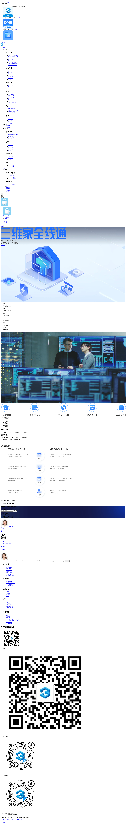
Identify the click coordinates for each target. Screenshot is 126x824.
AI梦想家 (10, 120)
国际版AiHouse (9, 607)
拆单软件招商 (11, 177)
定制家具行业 (11, 71)
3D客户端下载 (9, 602)
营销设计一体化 (12, 58)
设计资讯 (8, 188)
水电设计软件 (11, 101)
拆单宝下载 (11, 137)
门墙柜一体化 (11, 59)
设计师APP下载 (12, 139)
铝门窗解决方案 (12, 62)
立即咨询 (3, 245)
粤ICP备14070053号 (18, 819)
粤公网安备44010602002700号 (7, 819)
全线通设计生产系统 (13, 110)
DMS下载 (10, 136)
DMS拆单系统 (11, 111)
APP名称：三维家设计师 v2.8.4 (13, 619)
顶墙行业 (10, 79)
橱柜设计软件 (11, 95)
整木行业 (10, 76)
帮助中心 (3, 42)
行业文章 (8, 187)
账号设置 (6, 221)
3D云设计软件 (11, 94)
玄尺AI (10, 123)
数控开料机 (11, 86)
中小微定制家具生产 (13, 56)
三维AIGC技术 (11, 60)
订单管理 (6, 220)
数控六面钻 (11, 85)
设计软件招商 (11, 175)
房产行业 (10, 78)
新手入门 (10, 145)
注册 (2, 195)
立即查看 (17, 18)
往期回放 (10, 149)
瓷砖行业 (10, 72)
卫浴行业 (10, 73)
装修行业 (10, 75)
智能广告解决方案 (12, 65)
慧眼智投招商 (11, 184)
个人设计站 (3, 2)
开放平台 (11, 2)
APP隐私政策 (9, 622)
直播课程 (10, 147)
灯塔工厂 (8, 125)
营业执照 (3, 822)
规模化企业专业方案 (13, 55)
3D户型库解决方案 (12, 63)
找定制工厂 (11, 166)
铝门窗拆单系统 (12, 112)
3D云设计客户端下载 (13, 134)
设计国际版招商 (12, 178)
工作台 (5, 218)
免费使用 (15, 510)
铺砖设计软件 (11, 98)
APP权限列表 (9, 623)
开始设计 (3, 226)
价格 (4, 168)
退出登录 (6, 222)
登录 (2, 194)
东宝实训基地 (11, 165)
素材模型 (10, 159)
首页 (4, 47)
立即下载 (23, 6)
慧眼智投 (10, 121)
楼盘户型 (10, 156)
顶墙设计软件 (11, 99)
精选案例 (8, 127)
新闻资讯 (8, 190)
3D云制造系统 (11, 108)
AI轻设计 (10, 119)
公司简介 (8, 191)
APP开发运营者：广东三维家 (12, 620)
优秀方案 (10, 158)
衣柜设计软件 (11, 97)
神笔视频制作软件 (12, 102)
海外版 (7, 2)
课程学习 (10, 146)
